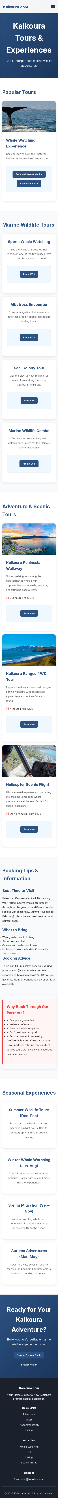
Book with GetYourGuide (29, 174)
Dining (29, 1430)
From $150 (29, 274)
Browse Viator (29, 1364)
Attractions (29, 1414)
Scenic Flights (29, 1462)
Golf (29, 1452)
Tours (29, 1419)
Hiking (29, 1457)
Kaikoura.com (15, 7)
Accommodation (29, 1424)
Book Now (29, 613)
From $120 (29, 337)
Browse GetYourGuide (29, 1355)
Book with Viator (29, 183)
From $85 (29, 400)
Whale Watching (29, 1446)
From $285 (29, 463)
